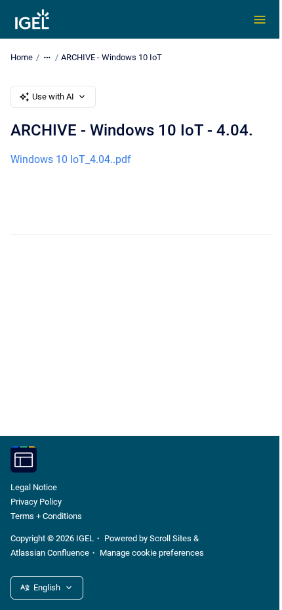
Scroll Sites (170, 538)
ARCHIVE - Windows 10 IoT (111, 57)
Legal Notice (33, 487)
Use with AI (53, 96)
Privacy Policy (36, 502)
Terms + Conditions (46, 516)
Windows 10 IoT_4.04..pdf (70, 159)
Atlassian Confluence (49, 553)
